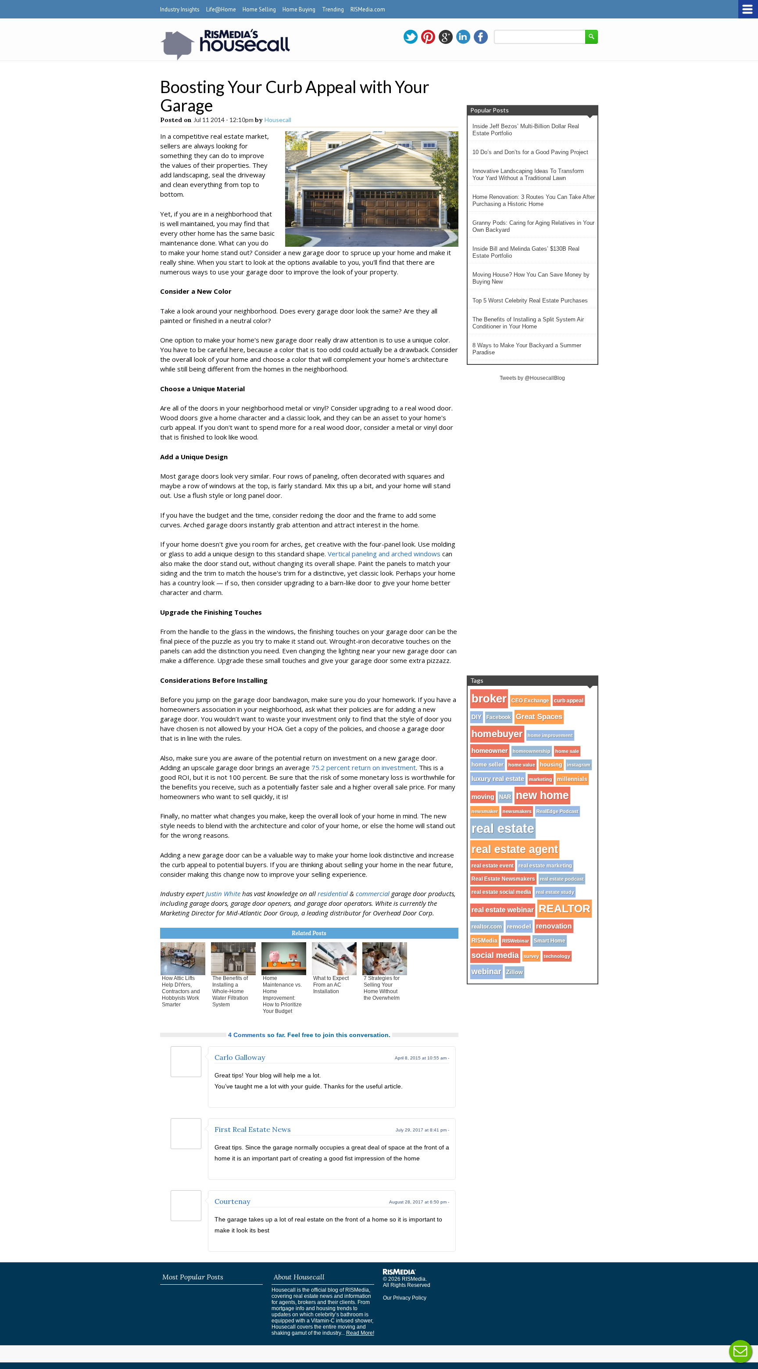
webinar (486, 971)
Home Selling (259, 9)
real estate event (493, 865)
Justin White (223, 893)
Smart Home (549, 941)
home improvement (550, 735)
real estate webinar (503, 910)
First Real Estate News (253, 1129)
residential (333, 893)
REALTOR (564, 908)
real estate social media (501, 892)
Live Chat (740, 1351)
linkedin (463, 36)
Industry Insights (180, 9)
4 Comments (246, 1034)
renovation (554, 926)
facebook (480, 36)
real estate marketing (545, 866)
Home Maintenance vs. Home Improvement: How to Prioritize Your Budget (282, 994)
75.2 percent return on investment (363, 767)
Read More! (360, 1333)
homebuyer (497, 733)
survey (531, 956)
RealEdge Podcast (557, 811)
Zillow (514, 972)
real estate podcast (562, 879)
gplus (445, 36)
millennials (572, 779)
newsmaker (485, 811)
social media (495, 955)
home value (521, 764)
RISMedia (484, 940)
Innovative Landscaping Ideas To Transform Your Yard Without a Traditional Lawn (528, 174)
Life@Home (221, 9)
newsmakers (517, 811)
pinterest (428, 36)
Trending (333, 9)
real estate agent (515, 849)
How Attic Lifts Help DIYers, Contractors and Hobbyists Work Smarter (181, 991)
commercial (373, 893)
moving (483, 796)
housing (551, 765)
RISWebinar (515, 941)
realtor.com (487, 927)
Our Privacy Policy (404, 1298)
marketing (540, 779)
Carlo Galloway (240, 1057)
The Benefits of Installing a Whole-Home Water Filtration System (230, 991)
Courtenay (232, 1201)
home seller (488, 764)
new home (542, 795)
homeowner (490, 750)
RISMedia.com (367, 9)
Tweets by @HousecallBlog (532, 378)
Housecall (278, 119)
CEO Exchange (530, 701)
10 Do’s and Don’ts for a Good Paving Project (530, 152)
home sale (567, 751)
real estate (503, 828)
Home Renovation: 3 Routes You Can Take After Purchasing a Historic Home (533, 200)
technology (557, 956)
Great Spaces (539, 717)
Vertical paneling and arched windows (384, 553)
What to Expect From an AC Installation (331, 984)
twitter (410, 36)
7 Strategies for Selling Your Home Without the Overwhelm (382, 988)
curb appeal (568, 700)
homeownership (532, 751)
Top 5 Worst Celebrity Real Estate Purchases (530, 300)
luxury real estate (498, 778)
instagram (578, 764)
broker (489, 698)
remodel (519, 926)
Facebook (498, 717)
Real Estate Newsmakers (503, 879)
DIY (477, 717)
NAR (505, 797)
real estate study (555, 892)
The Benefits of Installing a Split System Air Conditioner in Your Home (528, 323)
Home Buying (298, 9)
